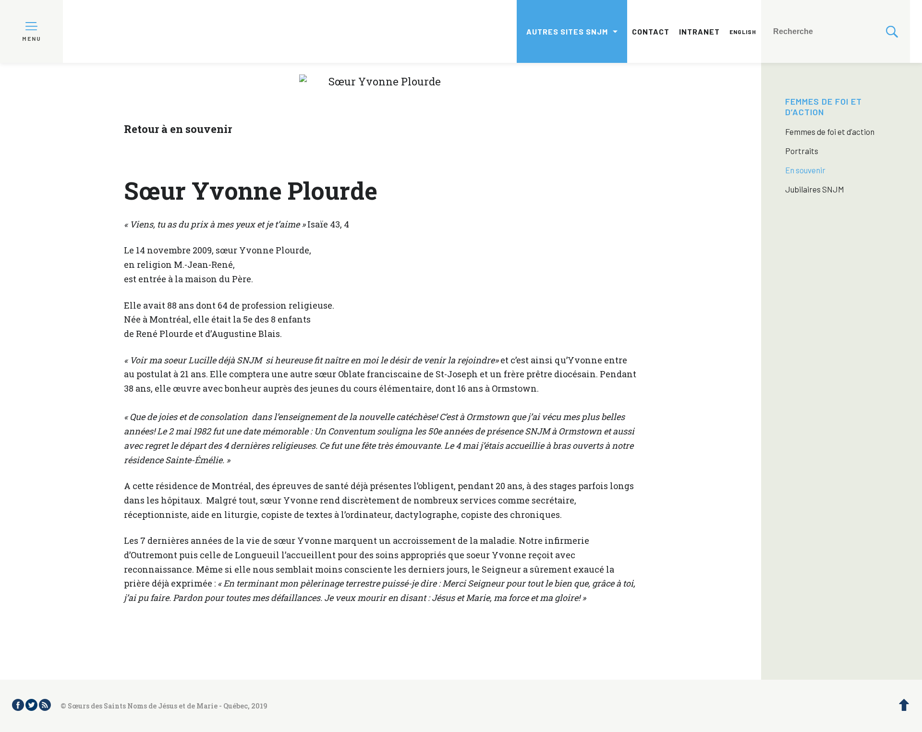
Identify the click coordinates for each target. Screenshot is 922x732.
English (742, 31)
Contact (650, 31)
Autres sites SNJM (567, 31)
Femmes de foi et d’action (823, 106)
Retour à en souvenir (178, 129)
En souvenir (805, 170)
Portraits (801, 151)
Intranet (699, 31)
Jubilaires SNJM (814, 189)
